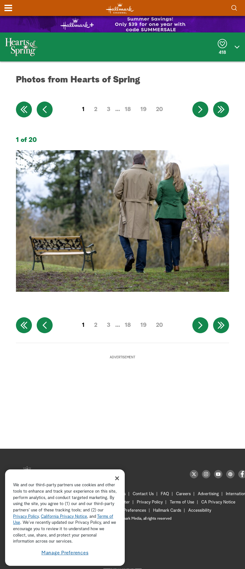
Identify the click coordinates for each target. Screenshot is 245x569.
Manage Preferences (65, 553)
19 (143, 109)
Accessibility (199, 511)
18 (128, 109)
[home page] (120, 8)
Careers (183, 494)
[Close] (117, 478)
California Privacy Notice (64, 517)
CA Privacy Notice (218, 502)
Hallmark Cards (167, 511)
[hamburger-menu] (8, 8)
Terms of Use (182, 502)
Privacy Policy (150, 502)
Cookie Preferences (128, 511)
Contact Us (143, 494)
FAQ (165, 494)
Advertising (208, 494)
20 (159, 109)
